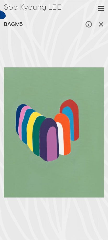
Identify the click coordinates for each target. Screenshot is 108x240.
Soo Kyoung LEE (33, 7)
